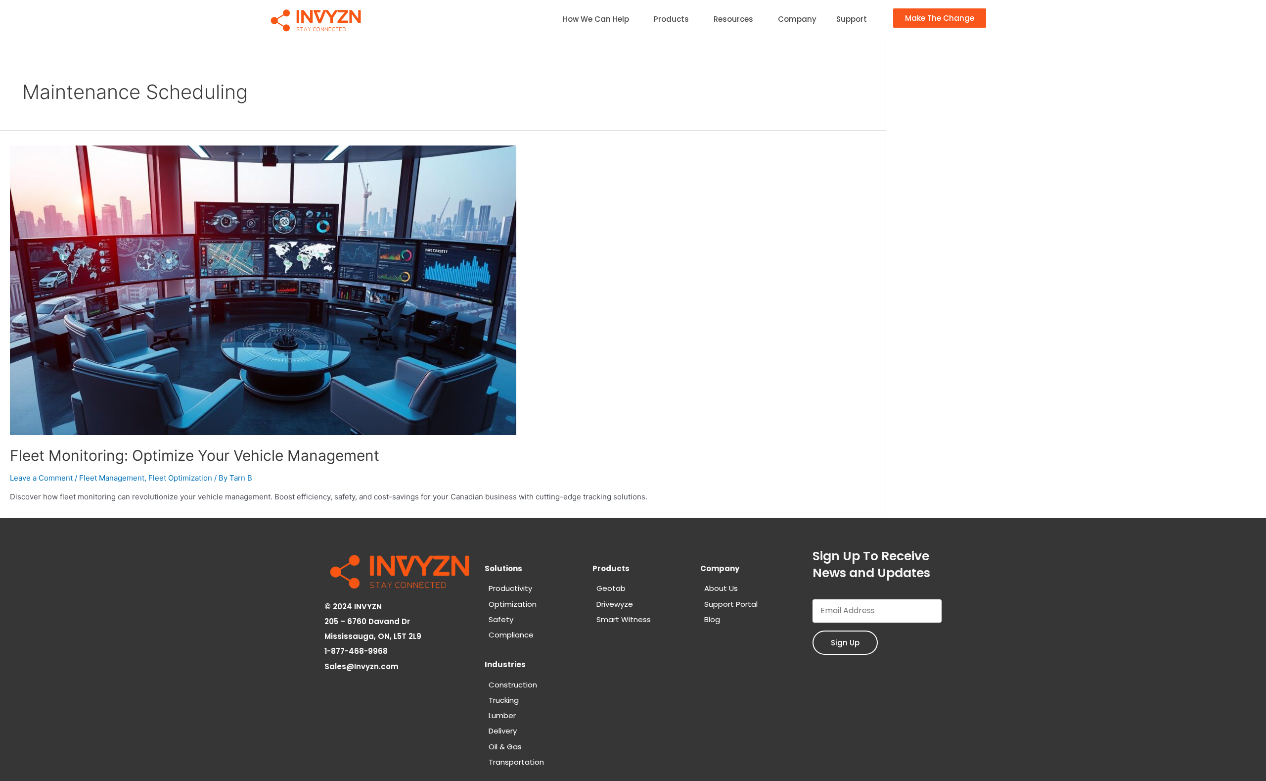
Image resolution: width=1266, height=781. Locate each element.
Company (797, 19)
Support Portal (731, 604)
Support (851, 19)
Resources (733, 19)
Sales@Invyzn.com (362, 666)
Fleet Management (111, 478)
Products (671, 19)
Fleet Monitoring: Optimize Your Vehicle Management (194, 455)
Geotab (611, 588)
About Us (721, 588)
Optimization (513, 604)
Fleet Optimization (180, 478)
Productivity (510, 588)
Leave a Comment (41, 478)
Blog (712, 619)
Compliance (511, 635)
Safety (501, 619)
